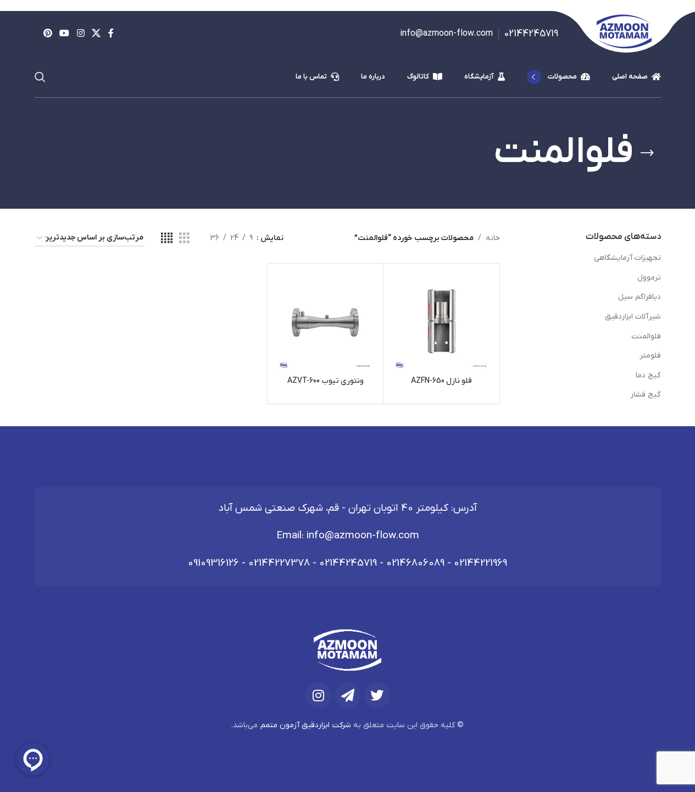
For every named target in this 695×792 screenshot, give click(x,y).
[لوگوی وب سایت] (624, 33)
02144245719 (348, 563)
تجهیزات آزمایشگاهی (627, 258)
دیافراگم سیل (639, 297)
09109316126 (213, 563)
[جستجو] (40, 77)
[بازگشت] (647, 153)
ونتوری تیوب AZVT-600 (325, 381)
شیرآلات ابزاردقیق (633, 316)
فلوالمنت (646, 336)
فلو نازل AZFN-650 (441, 381)
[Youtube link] (64, 33)
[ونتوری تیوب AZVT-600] (325, 321)
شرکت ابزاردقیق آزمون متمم (305, 725)
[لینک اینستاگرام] (80, 33)
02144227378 (279, 563)
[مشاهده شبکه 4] (167, 238)
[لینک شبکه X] (96, 33)
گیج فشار (645, 394)
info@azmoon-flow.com (363, 536)
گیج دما (648, 375)
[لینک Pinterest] (48, 33)
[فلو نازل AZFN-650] (441, 321)
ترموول (649, 277)
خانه (493, 238)
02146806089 (415, 563)
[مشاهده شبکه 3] (184, 238)
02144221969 (480, 563)
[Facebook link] (111, 33)
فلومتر (650, 355)
